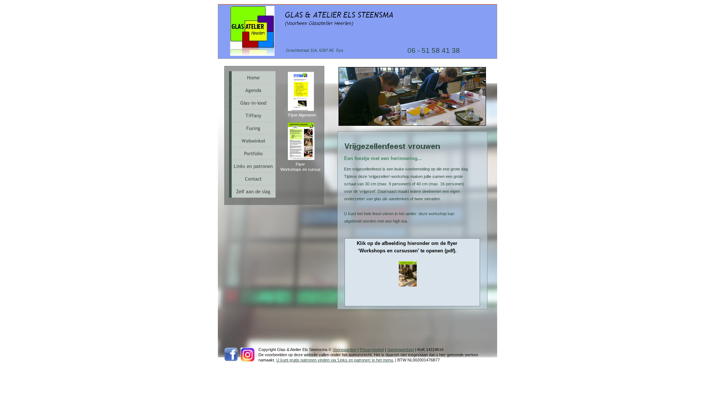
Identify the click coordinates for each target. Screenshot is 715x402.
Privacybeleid (372, 349)
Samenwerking (400, 349)
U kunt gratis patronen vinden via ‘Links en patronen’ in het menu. (335, 360)
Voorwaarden (344, 349)
